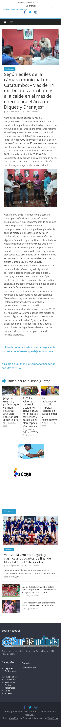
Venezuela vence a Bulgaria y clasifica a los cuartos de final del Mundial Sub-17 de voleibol (28, 558)
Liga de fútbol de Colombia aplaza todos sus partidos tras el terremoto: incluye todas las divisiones (39, 590)
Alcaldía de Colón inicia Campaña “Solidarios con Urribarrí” (28, 366)
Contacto (26, 663)
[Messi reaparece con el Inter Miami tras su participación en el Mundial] (11, 601)
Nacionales (10, 682)
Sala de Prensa (29, 667)
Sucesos (8, 693)
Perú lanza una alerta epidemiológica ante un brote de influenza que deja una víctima (28, 349)
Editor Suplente (32, 111)
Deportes (9, 549)
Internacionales (9, 676)
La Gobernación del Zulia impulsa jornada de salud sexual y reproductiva (49, 409)
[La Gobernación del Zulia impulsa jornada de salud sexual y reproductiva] (50, 387)
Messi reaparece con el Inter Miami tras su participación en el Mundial (38, 604)
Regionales (9, 69)
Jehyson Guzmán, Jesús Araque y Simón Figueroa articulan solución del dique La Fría (11, 409)
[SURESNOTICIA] (5, 22)
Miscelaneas (10, 679)
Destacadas (10, 671)
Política (8, 685)
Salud (7, 690)
